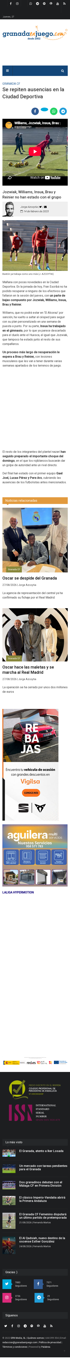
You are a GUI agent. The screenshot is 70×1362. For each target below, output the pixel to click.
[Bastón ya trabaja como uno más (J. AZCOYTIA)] (35, 245)
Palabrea (45, 1347)
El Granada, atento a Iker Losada (41, 1151)
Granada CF (14, 569)
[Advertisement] (35, 411)
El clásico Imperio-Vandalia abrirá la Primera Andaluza (42, 1199)
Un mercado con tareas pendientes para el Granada (43, 1167)
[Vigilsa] (35, 765)
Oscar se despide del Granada (29, 578)
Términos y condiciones (14, 1347)
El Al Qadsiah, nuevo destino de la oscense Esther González (42, 1239)
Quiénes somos (35, 1338)
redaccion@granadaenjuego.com (19, 1342)
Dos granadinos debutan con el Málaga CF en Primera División (40, 1183)
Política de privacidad (50, 1342)
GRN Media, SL (18, 1338)
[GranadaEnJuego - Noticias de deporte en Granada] (35, 32)
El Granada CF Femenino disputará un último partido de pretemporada (43, 1216)
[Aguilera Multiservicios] (35, 855)
